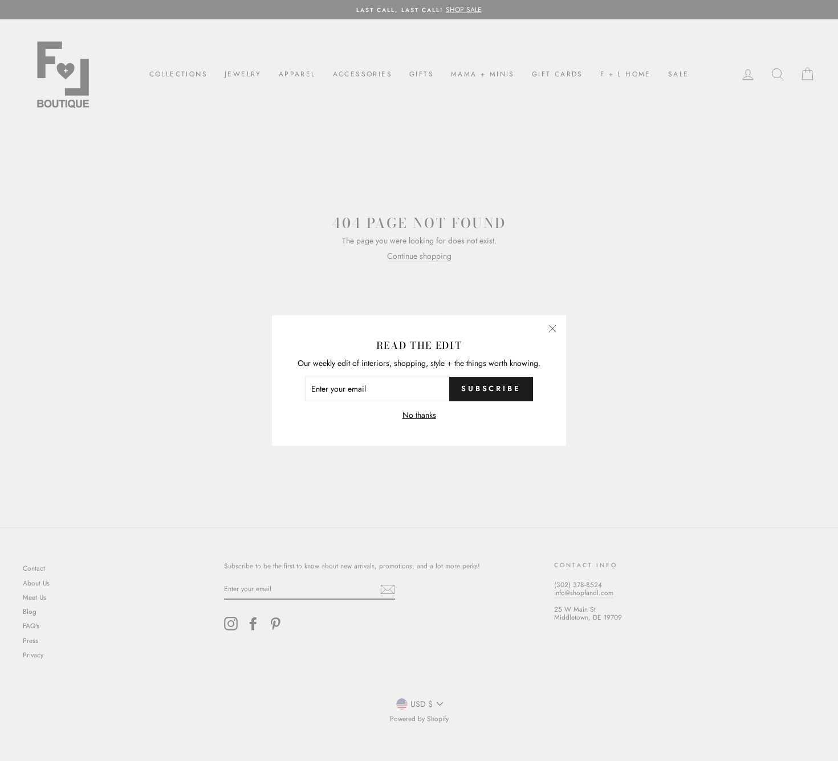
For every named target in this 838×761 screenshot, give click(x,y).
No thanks (419, 415)
